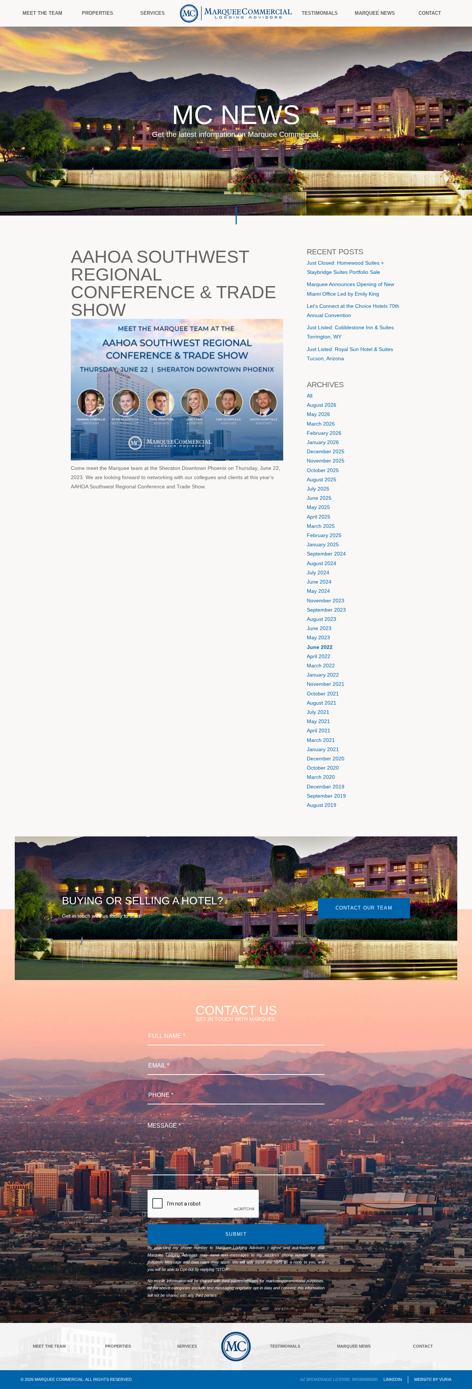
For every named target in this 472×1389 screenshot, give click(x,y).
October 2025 (323, 470)
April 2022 (318, 656)
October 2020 (323, 768)
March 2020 (321, 777)
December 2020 (325, 758)
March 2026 (321, 424)
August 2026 (321, 405)
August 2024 (321, 563)
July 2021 (318, 712)
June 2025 (319, 498)
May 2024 (318, 591)
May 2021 (318, 721)
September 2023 (326, 610)
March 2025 (321, 526)
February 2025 (324, 535)
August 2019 (321, 805)
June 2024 (319, 582)
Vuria (445, 1379)
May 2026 (318, 414)
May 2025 (318, 507)
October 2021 (323, 694)
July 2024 (318, 572)
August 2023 (321, 619)
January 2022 (323, 675)
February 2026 (324, 433)
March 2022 (321, 665)
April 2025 (318, 517)
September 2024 (326, 554)
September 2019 (326, 796)
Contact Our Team (364, 908)
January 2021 (323, 749)
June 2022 (320, 647)
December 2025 (325, 451)
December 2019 (325, 787)
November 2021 (325, 684)
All (309, 396)
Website (423, 1379)
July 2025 (318, 489)
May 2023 (318, 637)
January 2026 (323, 442)
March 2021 (321, 740)
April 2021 (318, 730)
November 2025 (325, 461)
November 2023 (325, 601)
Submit (236, 1234)
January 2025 (323, 544)
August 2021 (321, 703)
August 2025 (321, 479)
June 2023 (319, 628)
